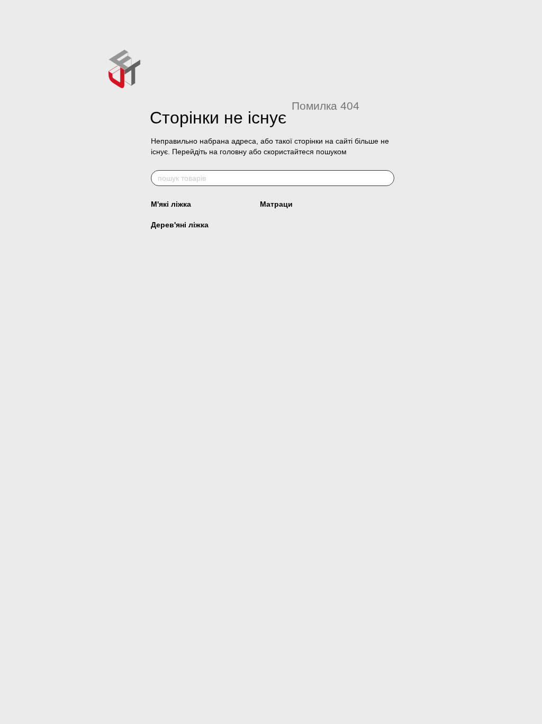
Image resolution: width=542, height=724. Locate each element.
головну (233, 151)
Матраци (276, 204)
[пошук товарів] (385, 178)
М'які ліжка (171, 204)
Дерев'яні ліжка (180, 224)
